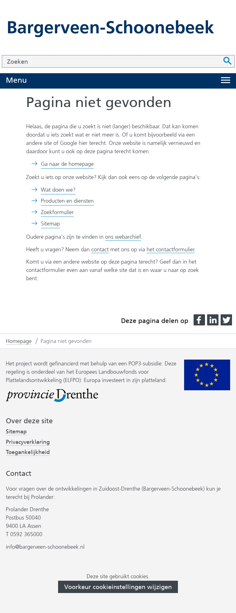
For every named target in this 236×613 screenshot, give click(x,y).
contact (100, 249)
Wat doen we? (58, 189)
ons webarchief (123, 237)
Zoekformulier (57, 212)
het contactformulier (171, 249)
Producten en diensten (67, 200)
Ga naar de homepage (67, 164)
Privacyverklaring (28, 442)
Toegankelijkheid (28, 452)
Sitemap (50, 223)
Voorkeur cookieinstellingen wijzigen (118, 587)
